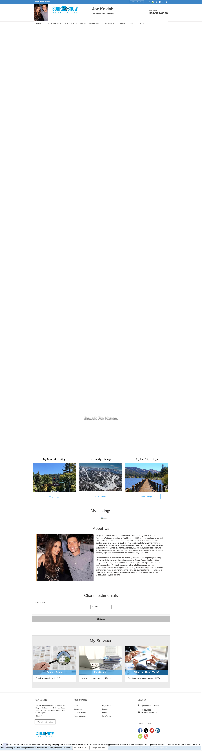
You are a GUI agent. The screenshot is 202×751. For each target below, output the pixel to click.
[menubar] (101, 23)
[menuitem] (38, 23)
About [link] (123, 24)
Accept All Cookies (80, 748)
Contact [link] (142, 24)
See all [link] (101, 619)
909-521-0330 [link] (158, 13)
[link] (149, 2)
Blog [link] (132, 24)
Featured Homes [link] (80, 712)
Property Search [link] (53, 24)
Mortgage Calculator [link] (75, 24)
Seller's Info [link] (95, 24)
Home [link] (38, 24)
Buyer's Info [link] (110, 24)
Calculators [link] (78, 709)
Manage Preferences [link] (98, 748)
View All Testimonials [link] (45, 722)
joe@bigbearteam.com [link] (42, 2)
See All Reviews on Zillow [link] (101, 607)
